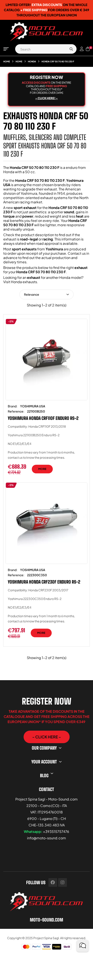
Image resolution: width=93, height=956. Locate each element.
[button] (47, 737)
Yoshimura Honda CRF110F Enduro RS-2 (43, 418)
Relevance (31, 294)
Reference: (16, 411)
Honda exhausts (24, 281)
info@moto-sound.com (46, 838)
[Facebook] (52, 882)
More (42, 469)
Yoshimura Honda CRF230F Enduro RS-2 (44, 582)
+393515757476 (56, 831)
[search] (71, 49)
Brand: (12, 406)
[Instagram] (62, 882)
